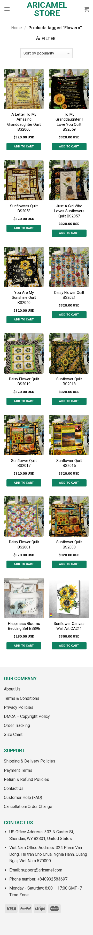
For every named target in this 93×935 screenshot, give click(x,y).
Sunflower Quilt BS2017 (24, 463)
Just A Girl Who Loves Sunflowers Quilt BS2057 (69, 211)
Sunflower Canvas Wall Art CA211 (69, 626)
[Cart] (86, 9)
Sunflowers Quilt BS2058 (24, 209)
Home (16, 27)
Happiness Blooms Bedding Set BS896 (24, 626)
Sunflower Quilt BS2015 (69, 463)
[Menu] (7, 9)
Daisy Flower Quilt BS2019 (24, 382)
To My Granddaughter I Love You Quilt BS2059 (69, 122)
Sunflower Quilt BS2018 (69, 382)
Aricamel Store (47, 9)
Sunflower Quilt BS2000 (69, 544)
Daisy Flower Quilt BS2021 (69, 295)
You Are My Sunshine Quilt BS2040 (24, 297)
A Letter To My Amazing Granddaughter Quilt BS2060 (24, 122)
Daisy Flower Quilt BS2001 (24, 544)
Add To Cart (24, 146)
